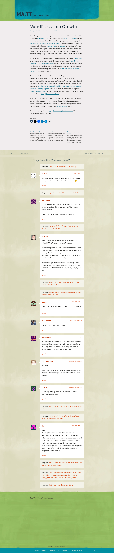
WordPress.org (62, 106)
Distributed (52, 550)
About (37, 550)
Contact (44, 550)
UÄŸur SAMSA (46, 321)
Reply (44, 185)
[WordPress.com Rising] (39, 136)
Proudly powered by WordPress (57, 546)
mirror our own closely (37, 91)
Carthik (44, 174)
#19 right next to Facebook (50, 94)
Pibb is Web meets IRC (19, 153)
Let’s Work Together (76, 550)
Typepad (62, 46)
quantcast (62, 31)
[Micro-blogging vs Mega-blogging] (76, 137)
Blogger (49, 46)
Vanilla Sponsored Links (94, 153)
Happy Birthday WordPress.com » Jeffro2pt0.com (64, 193)
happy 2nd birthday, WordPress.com (61, 111)
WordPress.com (47, 31)
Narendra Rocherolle (70, 38)
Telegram (64, 550)
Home (30, 550)
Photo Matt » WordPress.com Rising (60, 485)
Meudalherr (46, 200)
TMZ (54, 46)
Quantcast (78, 58)
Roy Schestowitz (48, 361)
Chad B (44, 387)
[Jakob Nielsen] (57, 136)
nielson (57, 31)
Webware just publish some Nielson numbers (45, 43)
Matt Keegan (46, 337)
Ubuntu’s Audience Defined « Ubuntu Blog (62, 167)
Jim (43, 426)
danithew (45, 236)
